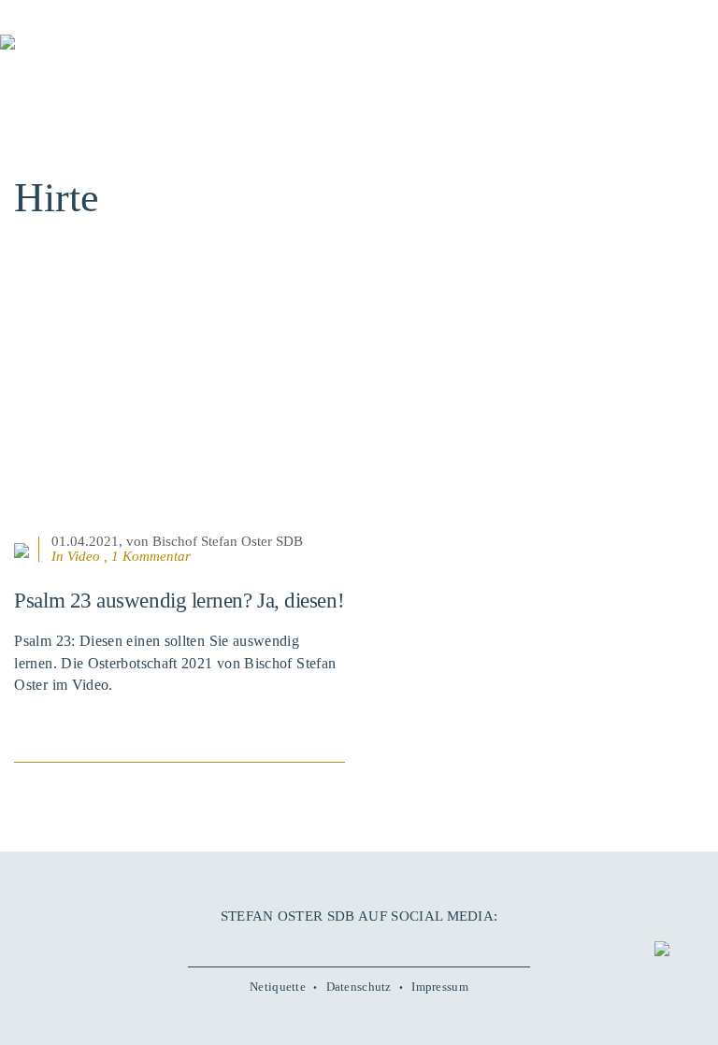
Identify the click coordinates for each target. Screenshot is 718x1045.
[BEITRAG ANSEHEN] (179, 416)
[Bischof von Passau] (112, 55)
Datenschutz (359, 987)
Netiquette (278, 987)
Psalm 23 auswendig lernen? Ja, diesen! (179, 600)
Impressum (439, 987)
